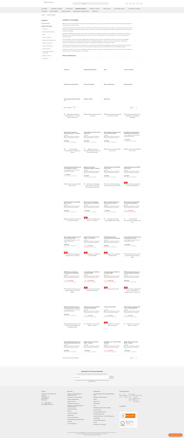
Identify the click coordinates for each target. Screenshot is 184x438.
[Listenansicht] (77, 107)
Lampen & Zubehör (47, 37)
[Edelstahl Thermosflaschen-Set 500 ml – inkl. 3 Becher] (92, 226)
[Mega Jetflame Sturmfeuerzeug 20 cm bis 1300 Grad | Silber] (112, 122)
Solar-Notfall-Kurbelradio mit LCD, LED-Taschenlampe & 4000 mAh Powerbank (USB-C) (72, 342)
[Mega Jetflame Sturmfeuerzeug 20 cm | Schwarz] (92, 122)
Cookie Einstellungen (71, 423)
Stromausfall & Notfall (134, 8)
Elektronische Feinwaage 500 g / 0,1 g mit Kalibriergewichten (132, 202)
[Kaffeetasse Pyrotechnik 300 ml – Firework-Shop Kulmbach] (92, 296)
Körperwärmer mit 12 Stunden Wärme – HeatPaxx (91, 342)
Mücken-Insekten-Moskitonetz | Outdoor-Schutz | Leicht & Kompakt (111, 202)
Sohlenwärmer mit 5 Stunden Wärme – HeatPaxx (131, 342)
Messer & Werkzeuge (47, 45)
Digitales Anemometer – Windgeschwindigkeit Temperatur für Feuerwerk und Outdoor (92, 168)
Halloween (44, 8)
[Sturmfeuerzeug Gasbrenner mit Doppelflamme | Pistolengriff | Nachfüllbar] (132, 122)
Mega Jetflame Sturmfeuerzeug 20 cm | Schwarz (92, 133)
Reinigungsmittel (46, 48)
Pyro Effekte (69, 8)
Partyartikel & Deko (119, 8)
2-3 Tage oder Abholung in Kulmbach (71, 137)
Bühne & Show (106, 8)
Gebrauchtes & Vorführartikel (81, 11)
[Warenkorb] (137, 3)
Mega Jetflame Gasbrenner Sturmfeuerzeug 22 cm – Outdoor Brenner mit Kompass (72, 133)
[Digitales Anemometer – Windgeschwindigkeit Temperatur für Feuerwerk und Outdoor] (92, 156)
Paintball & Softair (94, 8)
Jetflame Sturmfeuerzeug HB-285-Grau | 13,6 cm (112, 168)
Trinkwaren (45, 29)
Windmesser (45, 58)
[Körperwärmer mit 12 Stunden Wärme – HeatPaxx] (92, 331)
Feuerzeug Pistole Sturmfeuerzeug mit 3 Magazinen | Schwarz (72, 168)
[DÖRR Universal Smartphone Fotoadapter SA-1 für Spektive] (72, 261)
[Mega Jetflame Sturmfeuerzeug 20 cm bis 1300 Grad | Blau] (72, 226)
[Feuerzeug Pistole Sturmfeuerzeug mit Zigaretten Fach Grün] (132, 226)
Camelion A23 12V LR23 (110, 306)
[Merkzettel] (133, 3)
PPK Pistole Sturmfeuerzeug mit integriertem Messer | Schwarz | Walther (132, 272)
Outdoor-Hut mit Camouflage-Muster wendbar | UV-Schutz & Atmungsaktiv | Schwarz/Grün (91, 202)
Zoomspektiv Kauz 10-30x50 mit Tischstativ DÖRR (112, 272)
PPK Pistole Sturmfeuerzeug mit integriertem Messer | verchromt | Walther (72, 307)
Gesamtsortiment (45, 23)
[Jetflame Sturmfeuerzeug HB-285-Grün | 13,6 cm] (132, 156)
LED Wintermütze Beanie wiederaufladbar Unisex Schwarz (112, 237)
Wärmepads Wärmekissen (49, 31)
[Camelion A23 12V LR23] (112, 296)
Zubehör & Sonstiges (80, 8)
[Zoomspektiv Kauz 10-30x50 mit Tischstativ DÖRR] (112, 261)
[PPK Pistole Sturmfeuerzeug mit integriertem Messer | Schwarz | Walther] (132, 261)
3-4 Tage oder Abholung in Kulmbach (91, 277)
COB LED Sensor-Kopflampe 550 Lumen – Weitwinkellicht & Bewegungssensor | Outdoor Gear (132, 307)
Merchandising (54, 11)
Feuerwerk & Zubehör (56, 8)
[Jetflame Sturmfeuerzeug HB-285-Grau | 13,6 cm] (112, 156)
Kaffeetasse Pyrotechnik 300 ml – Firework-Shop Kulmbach (92, 307)
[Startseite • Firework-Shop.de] (48, 2)
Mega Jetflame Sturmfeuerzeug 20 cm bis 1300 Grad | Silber (112, 133)
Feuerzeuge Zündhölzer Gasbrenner (48, 52)
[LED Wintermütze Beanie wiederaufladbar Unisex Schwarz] (112, 226)
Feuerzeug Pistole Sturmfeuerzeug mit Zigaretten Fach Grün (132, 237)
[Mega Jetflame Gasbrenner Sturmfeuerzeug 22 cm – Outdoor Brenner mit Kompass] (72, 122)
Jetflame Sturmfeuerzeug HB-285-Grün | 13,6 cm (132, 168)
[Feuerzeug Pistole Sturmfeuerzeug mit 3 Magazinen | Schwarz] (72, 156)
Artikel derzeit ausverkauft (129, 136)
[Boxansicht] (74, 107)
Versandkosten (73, 175)
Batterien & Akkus (47, 55)
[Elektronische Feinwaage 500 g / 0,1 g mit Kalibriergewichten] (132, 191)
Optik (44, 34)
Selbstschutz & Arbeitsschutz (49, 40)
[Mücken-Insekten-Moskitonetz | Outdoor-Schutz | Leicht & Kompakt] (112, 191)
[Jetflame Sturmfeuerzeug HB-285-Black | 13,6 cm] (72, 191)
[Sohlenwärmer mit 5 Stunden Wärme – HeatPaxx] (132, 331)
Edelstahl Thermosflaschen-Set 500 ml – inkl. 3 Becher (91, 237)
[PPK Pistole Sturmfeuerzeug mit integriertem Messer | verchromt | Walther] (72, 296)
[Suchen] (107, 3)
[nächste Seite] (139, 107)
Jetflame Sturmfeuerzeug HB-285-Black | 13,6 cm (72, 202)
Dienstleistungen (66, 11)
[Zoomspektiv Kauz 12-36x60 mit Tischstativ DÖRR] (92, 261)
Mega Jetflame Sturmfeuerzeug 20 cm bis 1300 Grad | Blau (72, 237)
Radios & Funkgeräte (47, 43)
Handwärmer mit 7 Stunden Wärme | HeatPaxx (112, 342)
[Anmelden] (130, 3)
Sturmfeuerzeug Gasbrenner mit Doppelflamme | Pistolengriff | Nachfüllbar (132, 133)
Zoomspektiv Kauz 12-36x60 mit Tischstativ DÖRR (92, 272)
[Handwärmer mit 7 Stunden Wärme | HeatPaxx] (112, 331)
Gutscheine (44, 11)
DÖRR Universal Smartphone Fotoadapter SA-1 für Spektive (71, 272)
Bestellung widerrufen (175, 434)
